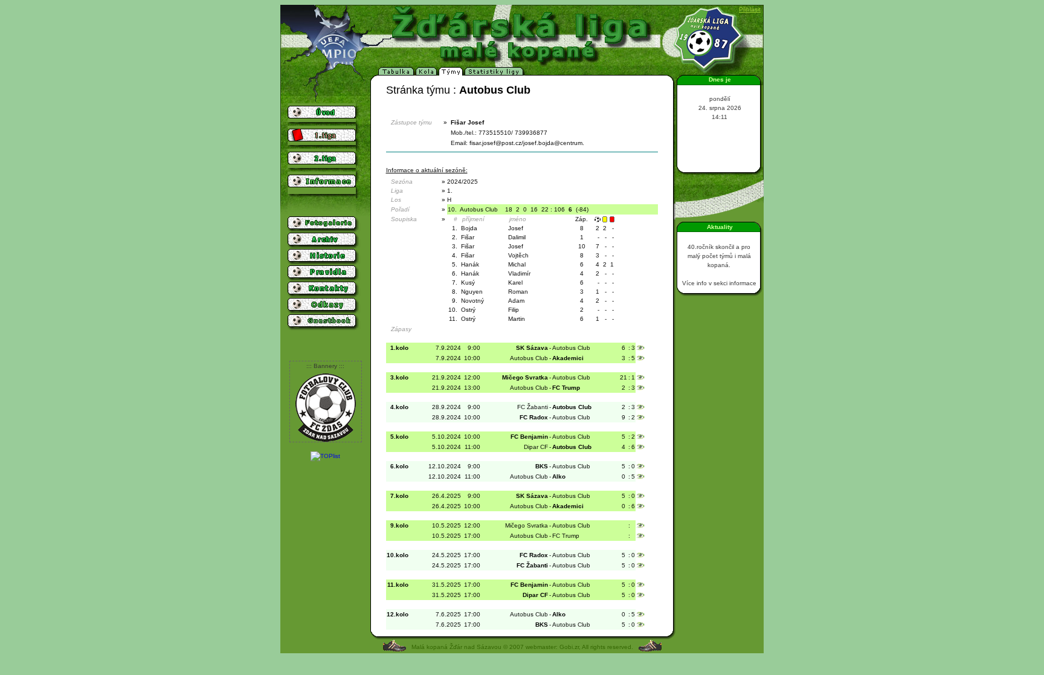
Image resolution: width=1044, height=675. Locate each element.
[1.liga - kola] (427, 73)
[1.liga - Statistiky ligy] (495, 73)
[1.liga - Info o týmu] (452, 73)
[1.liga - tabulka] (397, 73)
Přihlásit (750, 9)
